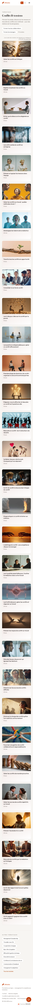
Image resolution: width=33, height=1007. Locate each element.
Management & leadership (11, 938)
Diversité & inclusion (9, 957)
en (25, 2)
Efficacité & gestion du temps (12, 953)
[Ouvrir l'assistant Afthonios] (28, 999)
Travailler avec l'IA (9, 942)
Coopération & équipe (10, 946)
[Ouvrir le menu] (29, 2)
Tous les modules (8, 971)
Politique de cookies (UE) (9, 998)
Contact (4, 993)
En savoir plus (27, 39)
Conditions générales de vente (10, 996)
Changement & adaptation (11, 968)
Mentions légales (13, 993)
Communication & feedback (11, 964)
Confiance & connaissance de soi (13, 960)
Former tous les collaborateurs (12, 28)
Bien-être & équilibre (9, 949)
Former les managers (10, 32)
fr (21, 2)
